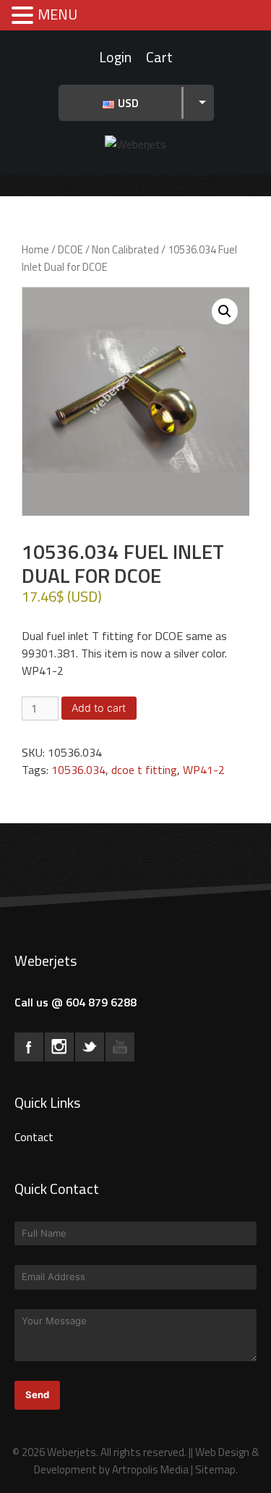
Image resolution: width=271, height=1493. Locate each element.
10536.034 (78, 769)
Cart (159, 57)
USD (128, 103)
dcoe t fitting (144, 769)
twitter (89, 1047)
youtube (120, 1047)
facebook (28, 1047)
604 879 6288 (101, 1002)
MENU (57, 14)
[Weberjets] (135, 142)
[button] (225, 311)
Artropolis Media (150, 1469)
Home (35, 249)
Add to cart (99, 708)
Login (115, 57)
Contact (33, 1136)
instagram (59, 1047)
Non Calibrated (125, 249)
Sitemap (215, 1469)
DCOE (70, 249)
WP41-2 (204, 769)
